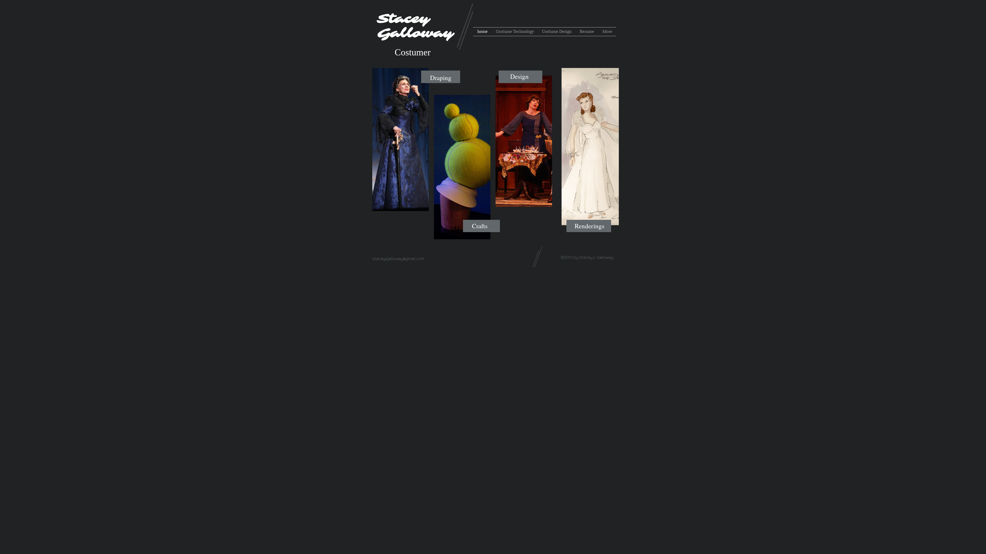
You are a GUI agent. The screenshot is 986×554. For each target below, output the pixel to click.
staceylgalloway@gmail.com (398, 258)
